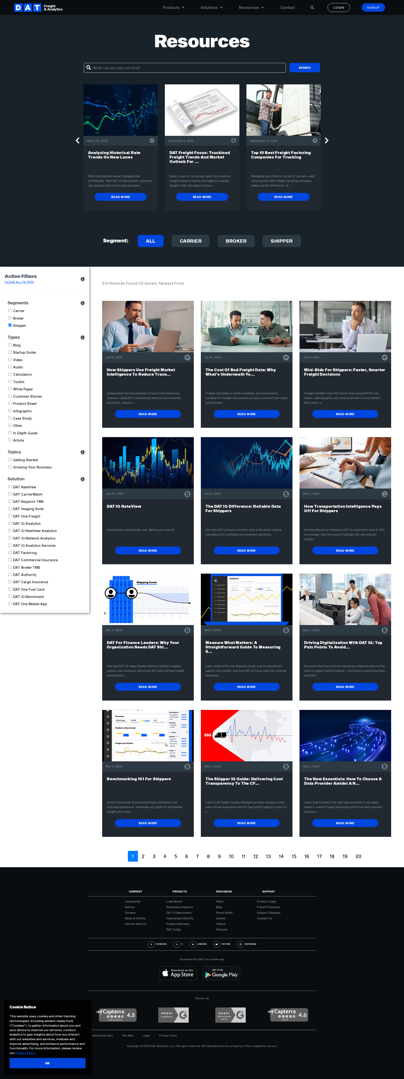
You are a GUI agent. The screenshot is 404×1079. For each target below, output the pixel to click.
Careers (130, 912)
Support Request (269, 912)
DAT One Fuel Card (28, 589)
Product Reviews (178, 923)
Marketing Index (102, 1035)
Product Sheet (24, 404)
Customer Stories (27, 396)
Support (268, 891)
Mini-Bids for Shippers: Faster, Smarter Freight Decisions (344, 371)
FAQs (220, 901)
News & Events (135, 918)
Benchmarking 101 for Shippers (139, 779)
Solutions (209, 7)
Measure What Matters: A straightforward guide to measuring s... (243, 647)
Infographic (22, 411)
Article (18, 440)
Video (17, 360)
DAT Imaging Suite (28, 509)
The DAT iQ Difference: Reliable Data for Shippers (243, 508)
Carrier (191, 241)
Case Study (22, 418)
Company (135, 891)
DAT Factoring (25, 553)
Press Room (224, 912)
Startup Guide (24, 352)
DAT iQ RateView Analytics (35, 531)
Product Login (266, 901)
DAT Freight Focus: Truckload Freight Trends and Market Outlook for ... (200, 157)
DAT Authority (24, 575)
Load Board (174, 901)
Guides (221, 918)
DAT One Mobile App (30, 604)
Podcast (221, 929)
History (130, 907)
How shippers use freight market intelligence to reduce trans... (141, 371)
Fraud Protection (268, 907)
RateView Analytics (179, 907)
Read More (120, 196)
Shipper (282, 241)
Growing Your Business (32, 467)
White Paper (23, 389)
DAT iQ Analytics (27, 523)
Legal (146, 1035)
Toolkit (18, 382)
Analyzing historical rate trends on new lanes (114, 154)
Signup (373, 7)
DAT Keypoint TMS (28, 502)
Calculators (22, 374)
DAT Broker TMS (26, 567)
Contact (287, 7)
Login (338, 7)
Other (17, 426)
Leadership (133, 901)
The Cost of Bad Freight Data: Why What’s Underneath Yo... (241, 371)
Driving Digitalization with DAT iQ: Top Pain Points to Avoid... (343, 644)
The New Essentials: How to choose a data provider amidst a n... (343, 781)
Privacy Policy (168, 1035)
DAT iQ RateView (124, 506)
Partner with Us (135, 923)
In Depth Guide (25, 433)
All (150, 241)
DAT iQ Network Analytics (34, 538)
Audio (18, 367)
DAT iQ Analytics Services (34, 545)
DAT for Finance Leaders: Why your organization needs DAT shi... (143, 644)
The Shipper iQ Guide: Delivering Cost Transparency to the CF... (244, 781)
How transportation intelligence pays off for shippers (343, 508)
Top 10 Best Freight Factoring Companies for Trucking (281, 154)
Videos (221, 923)
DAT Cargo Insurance (30, 582)
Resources (249, 7)
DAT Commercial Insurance (35, 560)
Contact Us (264, 918)
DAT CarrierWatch (28, 494)
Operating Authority (180, 918)
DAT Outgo (173, 929)
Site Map (127, 1035)
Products (171, 7)
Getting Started (25, 460)
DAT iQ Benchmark (28, 597)
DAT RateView (24, 487)
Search (305, 67)
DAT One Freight (26, 516)
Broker (236, 241)
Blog (17, 345)
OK (47, 1063)
